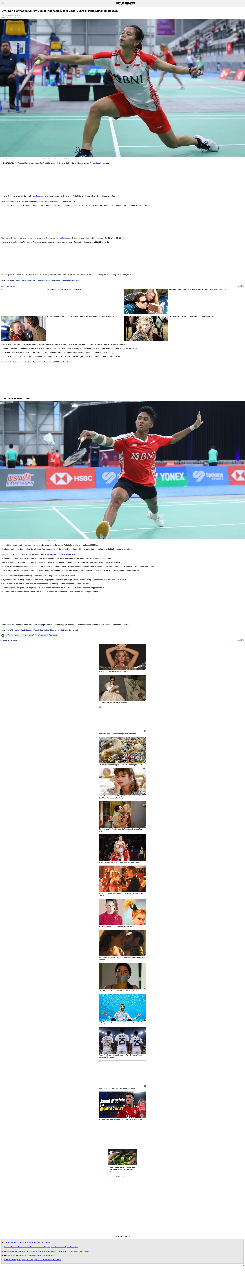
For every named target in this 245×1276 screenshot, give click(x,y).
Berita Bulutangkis (27, 635)
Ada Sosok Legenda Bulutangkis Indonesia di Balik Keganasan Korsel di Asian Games (42, 576)
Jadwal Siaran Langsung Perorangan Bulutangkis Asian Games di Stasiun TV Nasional (42, 201)
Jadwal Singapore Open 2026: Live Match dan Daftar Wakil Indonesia (27, 1242)
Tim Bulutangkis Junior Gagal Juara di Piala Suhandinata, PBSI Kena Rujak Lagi (40, 362)
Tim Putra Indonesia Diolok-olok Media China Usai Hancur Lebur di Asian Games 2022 (42, 554)
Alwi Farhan (63, 238)
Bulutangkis (15, 635)
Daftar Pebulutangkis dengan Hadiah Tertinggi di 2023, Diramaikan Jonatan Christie (32, 1260)
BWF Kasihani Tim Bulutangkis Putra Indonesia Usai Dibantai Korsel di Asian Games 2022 (44, 630)
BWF (134, 348)
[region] (122, 1271)
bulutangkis (37, 196)
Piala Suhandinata (97, 163)
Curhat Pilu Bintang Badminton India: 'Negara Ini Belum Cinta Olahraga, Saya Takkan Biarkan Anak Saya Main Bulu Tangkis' (46, 1251)
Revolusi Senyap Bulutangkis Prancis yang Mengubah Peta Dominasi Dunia (30, 1255)
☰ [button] (3, 3)
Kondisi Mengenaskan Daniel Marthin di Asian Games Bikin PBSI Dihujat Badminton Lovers (44, 280)
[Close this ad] (243, 1265)
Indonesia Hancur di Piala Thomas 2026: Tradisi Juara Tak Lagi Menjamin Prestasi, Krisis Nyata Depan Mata (41, 1247)
